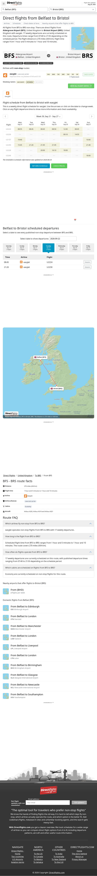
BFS (9, 56)
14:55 (77, 134)
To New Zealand (59, 859)
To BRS (38, 475)
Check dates (88, 75)
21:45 (43, 145)
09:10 (65, 134)
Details (87, 262)
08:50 (54, 129)
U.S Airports (17, 859)
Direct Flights (9, 475)
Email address (34, 799)
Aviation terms (17, 862)
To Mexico (38, 859)
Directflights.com (57, 872)
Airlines (7, 23)
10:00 (88, 140)
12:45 (65, 129)
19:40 (20, 140)
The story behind (79, 853)
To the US (38, 853)
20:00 (43, 150)
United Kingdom (25, 475)
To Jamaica (38, 862)
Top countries (17, 856)
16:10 (54, 150)
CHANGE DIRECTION (46, 63)
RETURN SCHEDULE (40, 166)
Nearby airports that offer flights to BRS (58, 23)
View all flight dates (79, 86)
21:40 (88, 145)
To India (58, 853)
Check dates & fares (31, 23)
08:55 (20, 129)
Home (79, 851)
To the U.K (58, 862)
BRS (87, 56)
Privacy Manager (79, 859)
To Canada (38, 856)
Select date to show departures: (34, 238)
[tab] (7, 95)
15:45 (20, 145)
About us (79, 856)
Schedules (17, 23)
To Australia (59, 856)
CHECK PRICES (59, 166)
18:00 (65, 150)
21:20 (31, 145)
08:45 (31, 129)
